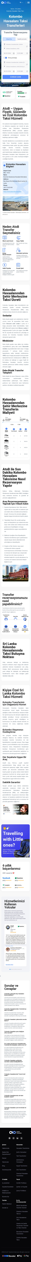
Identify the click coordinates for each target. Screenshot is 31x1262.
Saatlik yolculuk (22, 39)
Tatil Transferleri (21, 1156)
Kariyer (4, 1158)
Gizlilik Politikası (21, 1183)
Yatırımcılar (5, 1162)
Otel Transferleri (21, 1170)
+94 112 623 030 (7, 187)
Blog (3, 1166)
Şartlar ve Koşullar (21, 1187)
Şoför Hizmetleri (21, 1152)
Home (12, 9)
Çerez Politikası (21, 1190)
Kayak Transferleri (21, 1166)
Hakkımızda (5, 1148)
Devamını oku (9, 946)
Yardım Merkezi (7, 1204)
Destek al (5, 1208)
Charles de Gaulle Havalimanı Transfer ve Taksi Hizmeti (22, 1226)
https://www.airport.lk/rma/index (12, 191)
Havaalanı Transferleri (22, 1148)
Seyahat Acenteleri (7, 1187)
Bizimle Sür (5, 1196)
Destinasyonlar (6, 1170)
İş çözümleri (5, 1183)
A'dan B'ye (9, 39)
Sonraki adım (15, 77)
